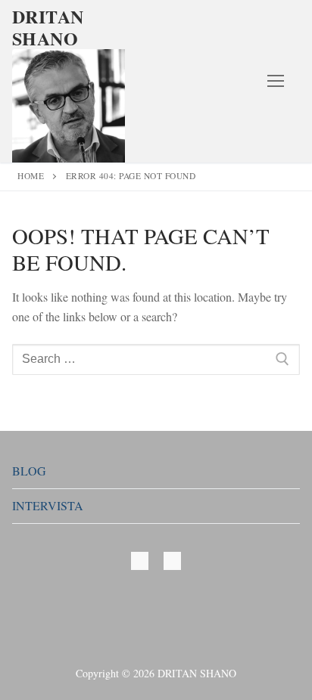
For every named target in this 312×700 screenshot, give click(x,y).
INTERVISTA (47, 505)
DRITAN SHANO (47, 27)
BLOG (29, 471)
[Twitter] (139, 560)
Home (30, 175)
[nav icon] (275, 82)
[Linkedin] (172, 560)
